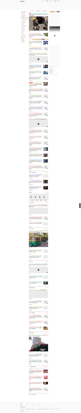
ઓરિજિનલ (30, 51)
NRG (30, 368)
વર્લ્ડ (29, 31)
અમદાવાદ (33, 368)
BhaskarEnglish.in (51, 70)
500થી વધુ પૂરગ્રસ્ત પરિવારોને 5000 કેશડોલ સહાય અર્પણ (28, 409)
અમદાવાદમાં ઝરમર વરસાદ (51, 409)
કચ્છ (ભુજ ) (38, 368)
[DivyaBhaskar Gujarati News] (22, 1)
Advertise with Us (50, 65)
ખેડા (40, 368)
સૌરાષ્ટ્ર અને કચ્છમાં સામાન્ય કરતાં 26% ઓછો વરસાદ (23, 409)
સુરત (29, 330)
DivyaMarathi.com (51, 71)
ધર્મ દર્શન (30, 45)
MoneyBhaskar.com (51, 72)
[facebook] (44, 31)
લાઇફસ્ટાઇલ (30, 304)
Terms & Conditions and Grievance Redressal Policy (53, 66)
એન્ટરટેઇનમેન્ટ (31, 80)
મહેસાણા (30, 37)
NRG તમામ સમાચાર (45, 366)
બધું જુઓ (46, 192)
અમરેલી (35, 368)
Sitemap (53, 65)
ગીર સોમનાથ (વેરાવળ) (46, 368)
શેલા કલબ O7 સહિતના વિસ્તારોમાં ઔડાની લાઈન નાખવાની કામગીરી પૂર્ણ (34, 409)
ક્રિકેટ (30, 69)
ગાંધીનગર (43, 368)
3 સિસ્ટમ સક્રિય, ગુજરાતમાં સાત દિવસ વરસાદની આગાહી (40, 409)
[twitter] (45, 31)
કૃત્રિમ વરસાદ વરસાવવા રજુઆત (45, 409)
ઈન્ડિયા (30, 157)
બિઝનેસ (30, 352)
